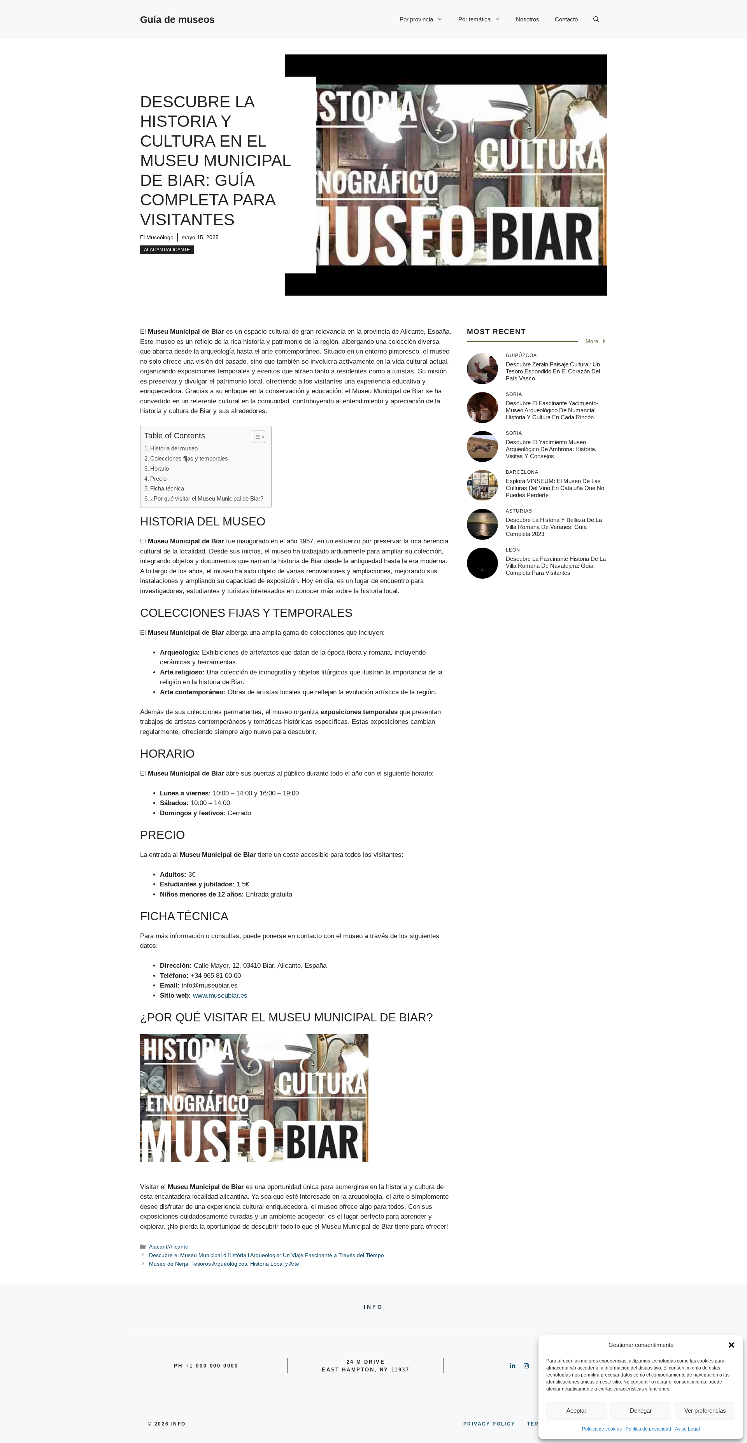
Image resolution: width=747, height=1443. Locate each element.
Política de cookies (602, 1429)
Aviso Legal (687, 1429)
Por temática (474, 19)
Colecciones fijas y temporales (189, 458)
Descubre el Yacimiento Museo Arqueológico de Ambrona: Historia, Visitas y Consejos (551, 449)
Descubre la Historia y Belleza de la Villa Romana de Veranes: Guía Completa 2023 (554, 527)
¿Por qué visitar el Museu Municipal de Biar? (206, 498)
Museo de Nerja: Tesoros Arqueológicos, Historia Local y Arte (224, 1264)
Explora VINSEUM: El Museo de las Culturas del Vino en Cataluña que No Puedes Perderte (555, 488)
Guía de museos (177, 19)
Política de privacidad (648, 1429)
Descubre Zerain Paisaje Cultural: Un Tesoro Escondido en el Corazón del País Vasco (553, 371)
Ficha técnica (167, 488)
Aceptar (576, 1410)
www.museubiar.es (220, 995)
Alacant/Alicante (167, 249)
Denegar (641, 1410)
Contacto (566, 19)
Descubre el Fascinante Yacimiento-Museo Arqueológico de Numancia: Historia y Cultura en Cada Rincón (552, 410)
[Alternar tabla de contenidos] (254, 436)
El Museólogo (157, 237)
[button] (731, 1345)
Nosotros (527, 19)
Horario (159, 468)
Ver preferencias (705, 1410)
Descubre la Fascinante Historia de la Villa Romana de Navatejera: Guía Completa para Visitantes (556, 565)
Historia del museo (174, 448)
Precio (158, 478)
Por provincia (416, 19)
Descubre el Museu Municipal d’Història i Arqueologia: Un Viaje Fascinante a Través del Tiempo (266, 1255)
